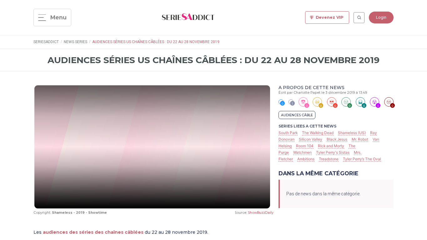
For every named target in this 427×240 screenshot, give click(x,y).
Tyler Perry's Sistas (332, 152)
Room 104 (305, 145)
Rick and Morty (331, 145)
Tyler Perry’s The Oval (362, 159)
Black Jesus (337, 139)
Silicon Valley (310, 139)
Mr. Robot (360, 139)
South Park (288, 132)
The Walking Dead (318, 132)
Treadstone (329, 159)
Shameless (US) (352, 132)
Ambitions (305, 159)
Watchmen (302, 152)
